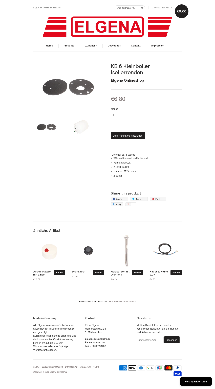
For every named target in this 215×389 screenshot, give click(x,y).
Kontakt (136, 45)
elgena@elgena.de (101, 338)
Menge (114, 109)
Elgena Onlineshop (127, 80)
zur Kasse (167, 7)
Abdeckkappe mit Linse (42, 273)
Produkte (69, 45)
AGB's (96, 367)
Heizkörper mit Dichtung (120, 273)
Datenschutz (71, 367)
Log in (36, 7)
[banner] (107, 27)
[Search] (142, 8)
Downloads (114, 45)
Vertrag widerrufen (196, 381)
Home (49, 45)
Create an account (51, 7)
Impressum (157, 45)
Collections (91, 301)
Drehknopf (78, 271)
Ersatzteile (102, 301)
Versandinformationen (52, 367)
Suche (36, 367)
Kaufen (59, 272)
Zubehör (90, 45)
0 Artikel (156, 7)
